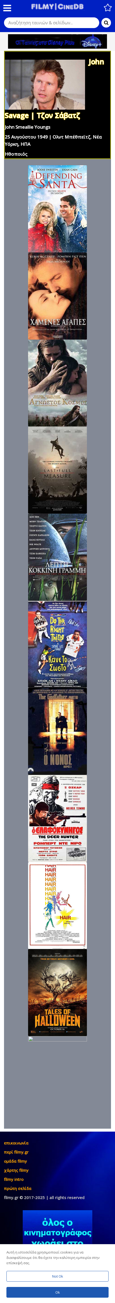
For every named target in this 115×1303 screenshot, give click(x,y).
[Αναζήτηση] (106, 23)
